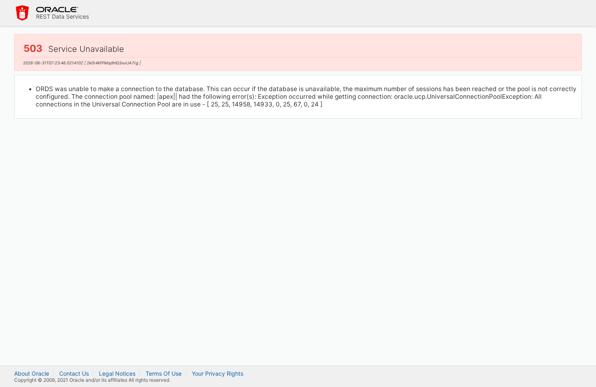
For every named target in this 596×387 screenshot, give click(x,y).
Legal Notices (117, 373)
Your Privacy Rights (217, 373)
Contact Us (74, 373)
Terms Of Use (164, 373)
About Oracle (31, 373)
